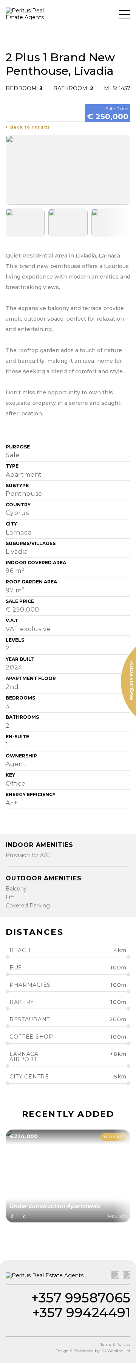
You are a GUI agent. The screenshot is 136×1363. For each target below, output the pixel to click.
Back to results (30, 127)
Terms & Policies (115, 1344)
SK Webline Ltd (115, 1350)
